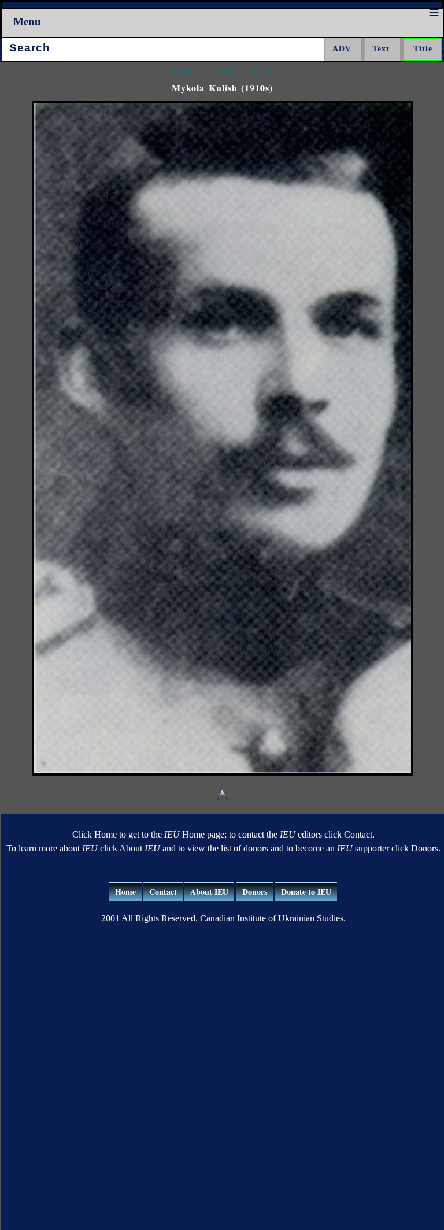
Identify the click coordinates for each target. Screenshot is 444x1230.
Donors (254, 892)
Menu (27, 22)
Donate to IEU (306, 892)
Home (125, 892)
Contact (163, 892)
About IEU (209, 892)
